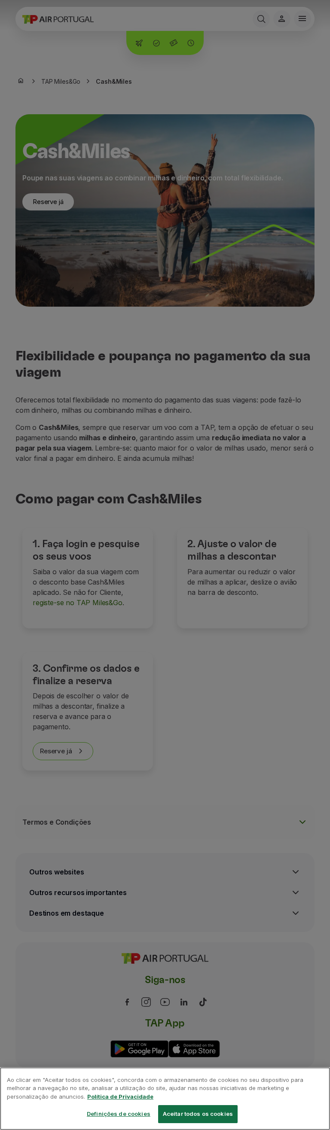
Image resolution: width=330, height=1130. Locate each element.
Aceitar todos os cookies (198, 1113)
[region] (165, 1098)
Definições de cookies (118, 1113)
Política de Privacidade (120, 1096)
